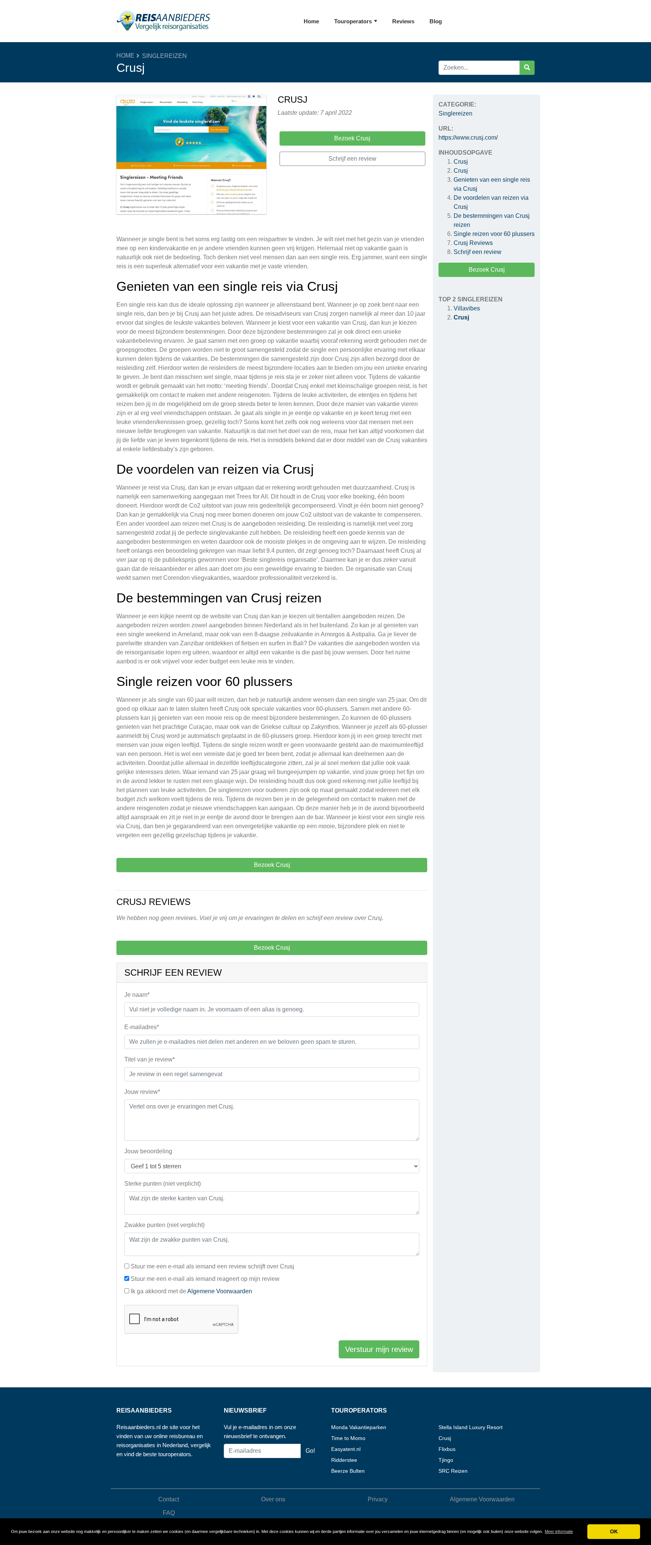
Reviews (403, 21)
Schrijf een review (477, 252)
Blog (435, 21)
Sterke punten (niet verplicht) (162, 1183)
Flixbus (447, 1449)
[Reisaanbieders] (163, 21)
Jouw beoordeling (148, 1151)
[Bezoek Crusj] (191, 155)
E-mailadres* (141, 1027)
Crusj (461, 161)
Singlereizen (164, 56)
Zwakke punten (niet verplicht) (164, 1225)
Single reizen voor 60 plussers (494, 234)
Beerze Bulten (348, 1471)
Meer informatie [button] (559, 1531)
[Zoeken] (527, 68)
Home (311, 21)
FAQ (169, 1513)
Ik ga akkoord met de (191, 1291)
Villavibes (467, 308)
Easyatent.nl (346, 1449)
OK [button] (614, 1531)
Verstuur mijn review (379, 1349)
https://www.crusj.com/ (468, 137)
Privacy (378, 1499)
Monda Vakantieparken (358, 1427)
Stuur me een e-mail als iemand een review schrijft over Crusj (212, 1266)
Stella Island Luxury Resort (471, 1427)
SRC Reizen (453, 1471)
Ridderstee (344, 1460)
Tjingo (446, 1460)
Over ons (273, 1499)
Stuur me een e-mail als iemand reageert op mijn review (205, 1279)
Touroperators (353, 21)
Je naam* (137, 994)
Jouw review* (142, 1092)
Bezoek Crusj (487, 269)
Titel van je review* (149, 1059)
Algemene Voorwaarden (219, 1291)
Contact (168, 1499)
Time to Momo (348, 1438)
